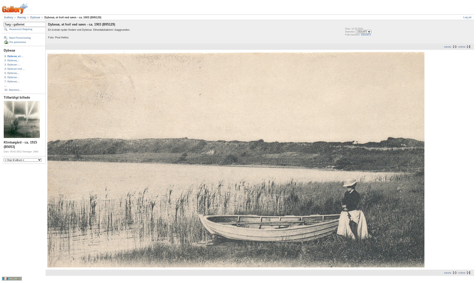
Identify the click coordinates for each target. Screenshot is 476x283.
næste (447, 46)
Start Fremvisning (20, 37)
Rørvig (21, 17)
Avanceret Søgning (20, 29)
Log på (467, 17)
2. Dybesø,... (12, 60)
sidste (462, 46)
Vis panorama (17, 42)
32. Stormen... (12, 89)
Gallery (8, 17)
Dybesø (35, 17)
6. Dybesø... (11, 77)
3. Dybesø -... (12, 64)
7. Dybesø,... (12, 81)
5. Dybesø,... (12, 73)
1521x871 (366, 34)
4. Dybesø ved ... (14, 68)
